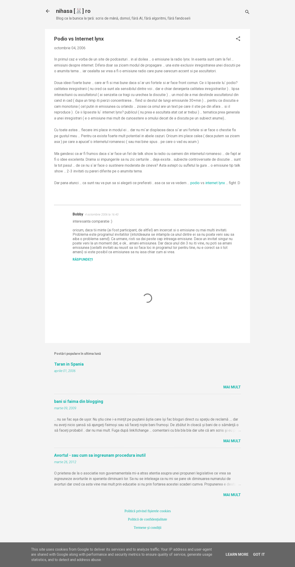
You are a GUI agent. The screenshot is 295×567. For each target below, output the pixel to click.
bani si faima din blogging (78, 401)
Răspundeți (83, 259)
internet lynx (214, 183)
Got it (259, 554)
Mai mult (232, 387)
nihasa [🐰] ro (73, 11)
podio (195, 183)
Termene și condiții (147, 527)
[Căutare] (247, 13)
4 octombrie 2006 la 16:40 (101, 214)
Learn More (237, 554)
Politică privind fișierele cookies (147, 511)
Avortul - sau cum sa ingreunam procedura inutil (100, 455)
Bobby (78, 214)
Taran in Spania (69, 364)
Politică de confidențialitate (147, 519)
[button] (238, 39)
